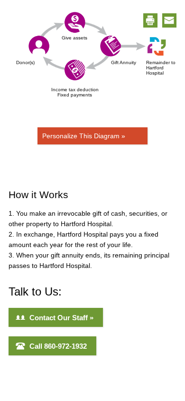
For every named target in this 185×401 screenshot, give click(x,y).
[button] (150, 20)
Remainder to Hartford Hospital (162, 68)
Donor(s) (25, 62)
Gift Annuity (123, 62)
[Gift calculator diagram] (98, 47)
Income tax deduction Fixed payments (75, 92)
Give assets (74, 37)
